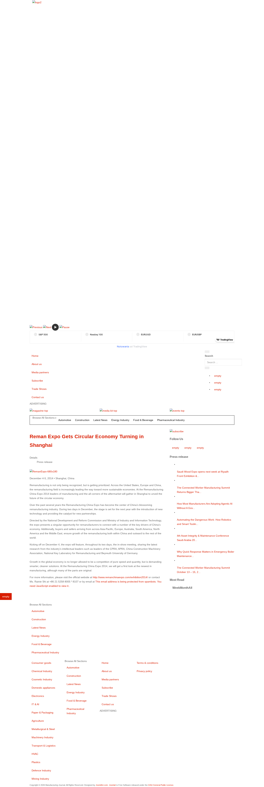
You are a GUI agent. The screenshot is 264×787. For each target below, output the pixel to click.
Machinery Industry (42, 737)
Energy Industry (120, 420)
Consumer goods (41, 662)
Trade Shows (39, 388)
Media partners (40, 372)
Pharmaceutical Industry (171, 420)
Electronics (38, 696)
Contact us (38, 397)
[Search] (207, 351)
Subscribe (37, 380)
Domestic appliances (43, 687)
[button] (36, 327)
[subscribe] (177, 431)
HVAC (35, 753)
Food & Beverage (143, 420)
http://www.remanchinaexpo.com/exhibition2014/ (120, 577)
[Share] (207, 368)
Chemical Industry (42, 671)
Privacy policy (144, 671)
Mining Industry (40, 778)
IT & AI (35, 704)
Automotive (64, 420)
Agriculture (38, 720)
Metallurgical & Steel (43, 729)
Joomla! (112, 785)
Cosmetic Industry (42, 679)
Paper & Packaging (42, 712)
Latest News (100, 420)
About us (37, 364)
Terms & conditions (147, 662)
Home (35, 355)
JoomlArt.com (102, 785)
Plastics (36, 762)
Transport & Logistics (43, 745)
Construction (82, 420)
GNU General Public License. (161, 785)
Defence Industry (41, 770)
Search (209, 355)
